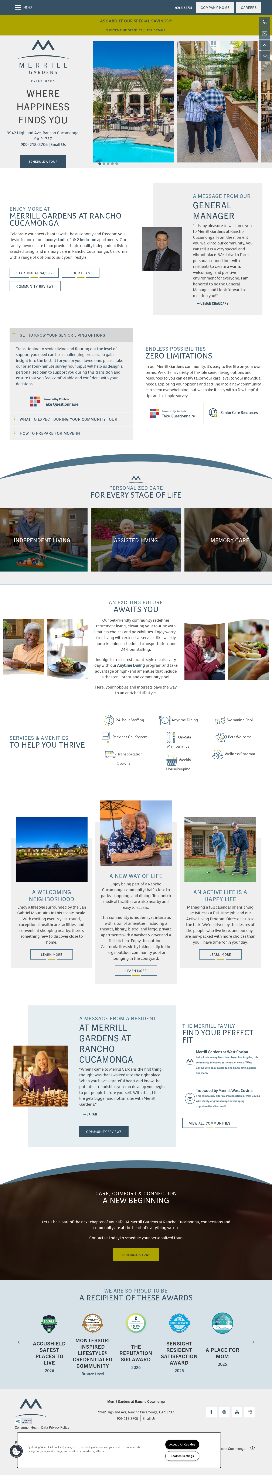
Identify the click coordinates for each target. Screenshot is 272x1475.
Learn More (51, 954)
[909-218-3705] (264, 22)
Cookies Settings (182, 1456)
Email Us (58, 144)
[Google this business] (249, 1412)
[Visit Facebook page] (211, 1412)
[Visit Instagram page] (224, 1412)
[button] (215, 7)
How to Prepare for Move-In (50, 433)
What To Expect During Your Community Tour (69, 419)
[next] (253, 1342)
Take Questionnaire (61, 404)
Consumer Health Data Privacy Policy (42, 1427)
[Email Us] (264, 33)
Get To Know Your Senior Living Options (62, 335)
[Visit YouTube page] (237, 1412)
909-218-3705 (34, 144)
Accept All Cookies (182, 1445)
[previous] (19, 1342)
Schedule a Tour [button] (43, 161)
